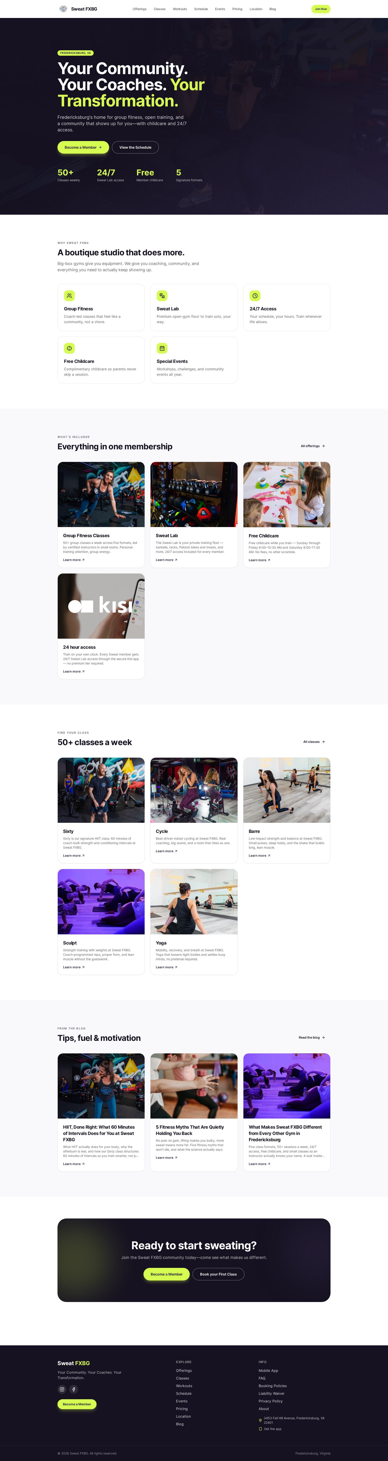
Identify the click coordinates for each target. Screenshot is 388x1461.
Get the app (273, 1429)
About (264, 1408)
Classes (160, 9)
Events (220, 9)
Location (256, 9)
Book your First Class (218, 1274)
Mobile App (268, 1370)
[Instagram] (61, 1389)
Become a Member (81, 147)
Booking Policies (273, 1386)
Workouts (180, 9)
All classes (311, 742)
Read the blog (309, 1037)
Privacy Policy (271, 1401)
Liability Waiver (271, 1393)
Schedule (201, 9)
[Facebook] (73, 1389)
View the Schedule (135, 147)
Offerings (140, 9)
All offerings (310, 446)
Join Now (321, 9)
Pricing (237, 9)
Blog (272, 9)
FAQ (262, 1378)
